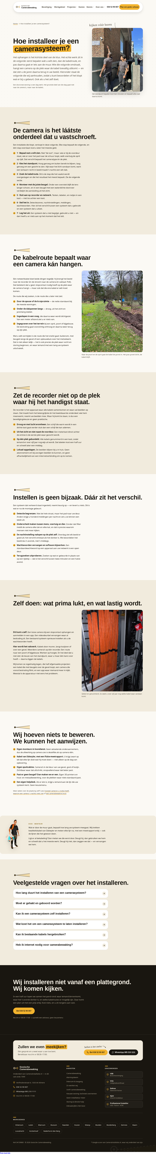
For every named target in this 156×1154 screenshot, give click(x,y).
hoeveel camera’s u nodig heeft (57, 791)
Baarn (134, 1125)
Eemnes (124, 1125)
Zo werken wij (72, 1085)
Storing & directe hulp (75, 1102)
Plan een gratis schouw (129, 7)
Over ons (99, 7)
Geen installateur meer (75, 1098)
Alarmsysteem (72, 1077)
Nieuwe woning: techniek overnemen (81, 1093)
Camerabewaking (73, 1073)
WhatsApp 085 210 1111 (125, 1052)
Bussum (54, 1125)
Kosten (82, 7)
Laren (31, 1125)
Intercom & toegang (74, 1081)
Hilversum (19, 1125)
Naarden (65, 1125)
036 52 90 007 (111, 7)
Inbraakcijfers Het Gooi (75, 1106)
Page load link (5, 1153)
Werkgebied (59, 7)
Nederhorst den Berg (51, 1131)
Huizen (77, 1125)
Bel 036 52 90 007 (23, 1011)
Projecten (71, 7)
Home (15, 24)
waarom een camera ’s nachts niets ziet (28, 793)
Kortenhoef (33, 1131)
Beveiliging (47, 7)
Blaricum (41, 1125)
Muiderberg (111, 1125)
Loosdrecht (19, 1131)
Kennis (90, 7)
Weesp (87, 1125)
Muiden (98, 1125)
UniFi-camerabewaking (75, 1089)
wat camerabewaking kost (56, 793)
